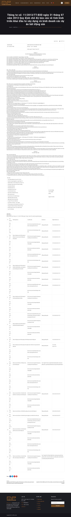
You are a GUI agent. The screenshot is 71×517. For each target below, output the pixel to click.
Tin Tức (38, 505)
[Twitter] (12, 476)
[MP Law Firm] (6, 3)
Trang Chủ (10, 27)
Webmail (39, 509)
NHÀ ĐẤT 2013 (15, 27)
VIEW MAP (23, 506)
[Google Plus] (16, 476)
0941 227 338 (26, 504)
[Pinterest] (14, 476)
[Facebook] (10, 476)
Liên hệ (38, 507)
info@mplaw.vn (26, 502)
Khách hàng (39, 499)
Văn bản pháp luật (40, 501)
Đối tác (38, 503)
